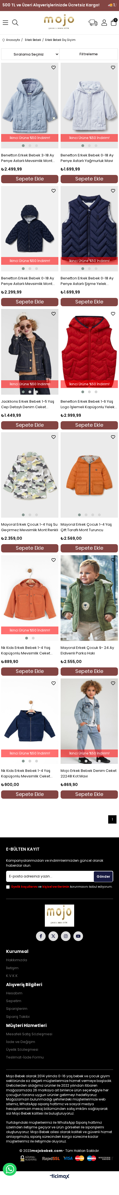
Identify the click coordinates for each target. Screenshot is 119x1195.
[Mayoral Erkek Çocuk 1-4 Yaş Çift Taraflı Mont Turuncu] (89, 475)
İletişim (12, 968)
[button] (23, 145)
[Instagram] (66, 936)
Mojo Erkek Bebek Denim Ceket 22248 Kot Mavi (89, 773)
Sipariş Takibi (18, 1016)
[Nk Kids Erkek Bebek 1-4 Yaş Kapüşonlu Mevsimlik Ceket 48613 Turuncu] (29, 598)
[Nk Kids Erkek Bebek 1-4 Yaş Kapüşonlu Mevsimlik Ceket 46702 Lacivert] (29, 721)
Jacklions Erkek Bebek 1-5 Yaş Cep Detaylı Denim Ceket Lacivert (27, 404)
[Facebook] (41, 936)
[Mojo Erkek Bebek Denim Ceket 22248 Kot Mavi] (89, 721)
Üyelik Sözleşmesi (22, 1049)
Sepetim (13, 1001)
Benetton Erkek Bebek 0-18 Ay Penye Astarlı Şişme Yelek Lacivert (87, 281)
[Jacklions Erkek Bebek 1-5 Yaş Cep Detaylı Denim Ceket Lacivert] (29, 352)
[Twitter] (53, 936)
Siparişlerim (16, 1008)
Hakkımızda (16, 960)
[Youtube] (78, 936)
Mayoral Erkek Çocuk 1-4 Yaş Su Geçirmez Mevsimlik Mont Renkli (29, 527)
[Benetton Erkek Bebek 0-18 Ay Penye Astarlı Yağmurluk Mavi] (89, 105)
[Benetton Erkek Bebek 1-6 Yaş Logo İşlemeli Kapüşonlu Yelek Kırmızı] (89, 352)
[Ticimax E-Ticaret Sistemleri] (59, 1177)
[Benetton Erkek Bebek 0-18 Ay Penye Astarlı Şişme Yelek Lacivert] (89, 229)
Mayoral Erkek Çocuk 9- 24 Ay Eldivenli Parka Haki (87, 650)
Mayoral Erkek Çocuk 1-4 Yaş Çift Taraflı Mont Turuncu (86, 527)
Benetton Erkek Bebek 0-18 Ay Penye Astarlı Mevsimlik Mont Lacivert (27, 281)
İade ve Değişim (20, 1041)
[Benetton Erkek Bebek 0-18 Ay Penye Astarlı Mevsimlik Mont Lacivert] (29, 229)
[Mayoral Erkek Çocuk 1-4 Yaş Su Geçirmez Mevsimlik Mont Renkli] (29, 475)
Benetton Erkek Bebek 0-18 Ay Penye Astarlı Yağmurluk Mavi (87, 158)
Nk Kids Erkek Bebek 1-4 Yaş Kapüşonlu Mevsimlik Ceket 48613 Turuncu (25, 650)
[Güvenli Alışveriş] (66, 1158)
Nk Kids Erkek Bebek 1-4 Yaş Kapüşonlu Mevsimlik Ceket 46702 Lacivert (25, 773)
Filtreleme (88, 54)
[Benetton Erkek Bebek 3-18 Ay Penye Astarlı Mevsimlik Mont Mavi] (29, 105)
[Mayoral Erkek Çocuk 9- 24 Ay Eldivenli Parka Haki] (89, 598)
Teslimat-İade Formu (25, 1057)
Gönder (103, 876)
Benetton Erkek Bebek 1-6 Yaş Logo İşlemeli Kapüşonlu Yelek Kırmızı (88, 404)
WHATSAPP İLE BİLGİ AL (10, 1169)
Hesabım (14, 993)
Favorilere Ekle (53, 67)
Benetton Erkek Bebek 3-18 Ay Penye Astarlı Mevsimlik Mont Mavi (27, 158)
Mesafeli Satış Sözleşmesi (29, 1034)
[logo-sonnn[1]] (59, 916)
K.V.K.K (12, 975)
